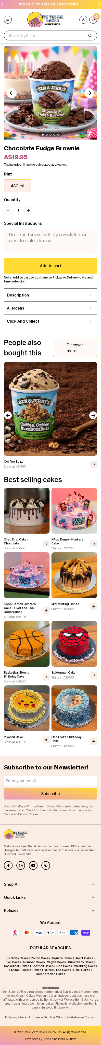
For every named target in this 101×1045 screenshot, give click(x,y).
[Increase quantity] (28, 210)
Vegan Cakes (56, 962)
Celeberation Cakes (50, 973)
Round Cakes (40, 958)
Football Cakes (43, 966)
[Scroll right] (89, 93)
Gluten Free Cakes (57, 970)
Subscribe (50, 793)
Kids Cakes (64, 966)
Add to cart (50, 265)
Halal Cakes (81, 970)
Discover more (75, 348)
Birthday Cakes (18, 958)
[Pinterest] (46, 865)
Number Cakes (34, 962)
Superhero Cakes (81, 962)
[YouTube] (33, 865)
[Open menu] (8, 20)
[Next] (99, 4)
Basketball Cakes (16, 966)
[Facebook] (8, 865)
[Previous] (2, 4)
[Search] (90, 35)
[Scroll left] (12, 93)
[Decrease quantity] (8, 210)
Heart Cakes (84, 958)
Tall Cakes (13, 962)
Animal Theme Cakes (26, 970)
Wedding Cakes (85, 966)
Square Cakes (62, 958)
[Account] (83, 20)
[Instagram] (21, 865)
